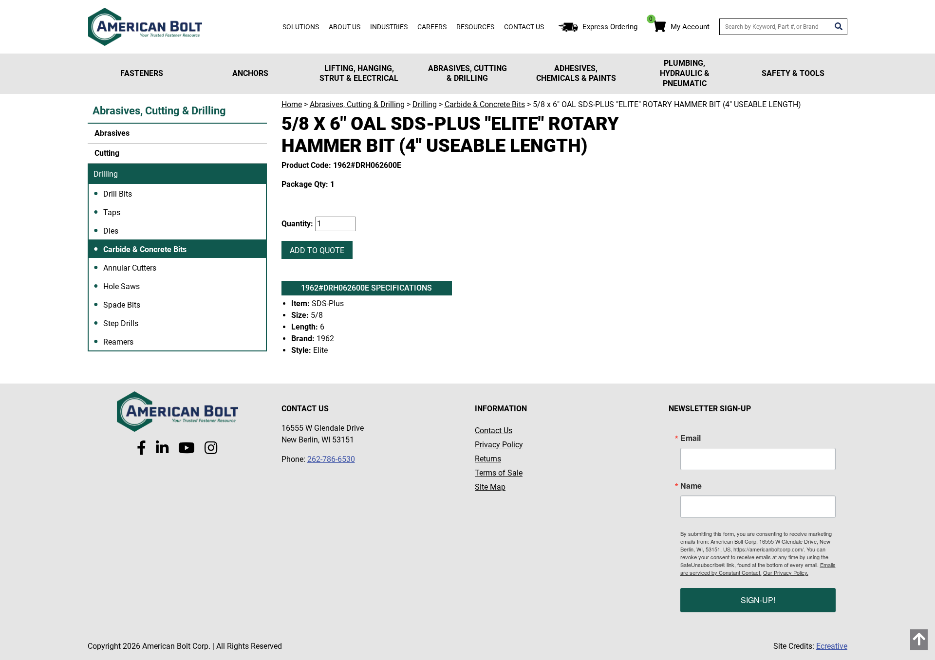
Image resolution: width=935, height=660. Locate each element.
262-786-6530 (331, 459)
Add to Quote (317, 250)
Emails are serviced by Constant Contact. (758, 568)
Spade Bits (121, 305)
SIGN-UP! (758, 599)
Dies (110, 231)
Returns (488, 458)
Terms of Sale (499, 472)
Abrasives (111, 133)
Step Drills (120, 323)
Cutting (106, 153)
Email (690, 438)
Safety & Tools (793, 73)
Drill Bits (117, 194)
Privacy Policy (499, 444)
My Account (690, 26)
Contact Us (524, 27)
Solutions (300, 27)
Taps (111, 212)
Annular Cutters (129, 268)
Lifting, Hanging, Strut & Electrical (358, 73)
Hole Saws (121, 286)
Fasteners (141, 73)
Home (291, 104)
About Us (344, 27)
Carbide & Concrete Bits (145, 249)
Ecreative (831, 646)
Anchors (250, 73)
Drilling (106, 174)
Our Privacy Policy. (785, 572)
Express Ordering (609, 26)
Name (691, 486)
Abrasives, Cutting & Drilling (467, 73)
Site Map (490, 487)
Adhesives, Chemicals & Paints (576, 73)
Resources (475, 27)
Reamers (118, 342)
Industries (389, 27)
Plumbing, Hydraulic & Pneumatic (685, 73)
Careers (432, 27)
